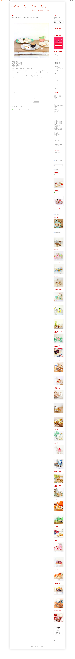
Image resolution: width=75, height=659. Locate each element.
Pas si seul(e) (57, 152)
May (56, 72)
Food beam (56, 106)
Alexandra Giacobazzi (58, 144)
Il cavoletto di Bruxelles (57, 111)
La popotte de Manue (58, 120)
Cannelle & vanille (57, 95)
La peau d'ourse (57, 119)
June (56, 70)
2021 (56, 54)
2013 (56, 80)
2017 (56, 59)
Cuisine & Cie (56, 97)
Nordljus (56, 132)
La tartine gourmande (58, 122)
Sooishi (55, 135)
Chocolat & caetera (57, 96)
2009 (56, 85)
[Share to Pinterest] (38, 102)
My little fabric (57, 145)
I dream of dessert (57, 107)
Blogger (42, 646)
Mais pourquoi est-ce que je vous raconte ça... (58, 129)
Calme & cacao (56, 94)
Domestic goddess (57, 103)
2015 (56, 77)
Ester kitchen (56, 104)
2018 (56, 58)
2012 (56, 81)
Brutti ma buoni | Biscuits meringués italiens (25, 17)
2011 (56, 83)
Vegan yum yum (56, 140)
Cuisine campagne (57, 98)
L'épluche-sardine (57, 112)
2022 (56, 53)
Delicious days (57, 102)
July (56, 66)
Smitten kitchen (57, 134)
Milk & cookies (57, 131)
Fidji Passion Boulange (58, 105)
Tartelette (56, 139)
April (56, 73)
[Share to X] (36, 102)
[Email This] (34, 102)
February (57, 76)
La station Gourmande (58, 121)
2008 (56, 87)
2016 (56, 61)
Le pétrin (56, 127)
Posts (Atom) (19, 106)
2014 (56, 79)
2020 (56, 55)
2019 (56, 57)
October (56, 63)
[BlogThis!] (35, 102)
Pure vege (56, 133)
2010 (56, 84)
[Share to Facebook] (37, 102)
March (56, 74)
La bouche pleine (57, 113)
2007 (56, 88)
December (57, 62)
